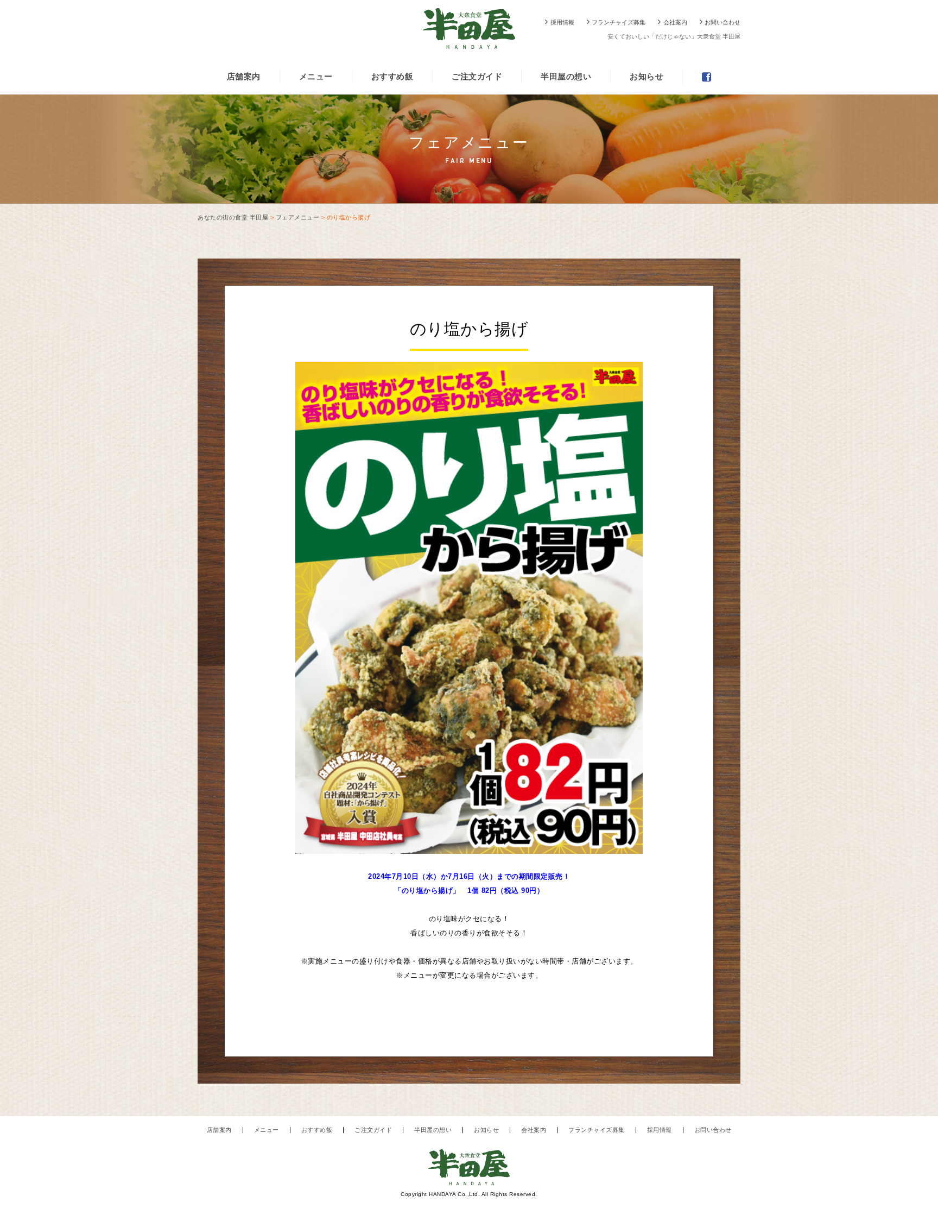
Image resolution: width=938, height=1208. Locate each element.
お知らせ (646, 76)
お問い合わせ (722, 22)
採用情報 (562, 22)
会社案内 (675, 22)
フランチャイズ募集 (618, 22)
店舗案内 (244, 76)
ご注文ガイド (477, 76)
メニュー (316, 76)
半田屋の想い (566, 76)
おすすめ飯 (392, 76)
